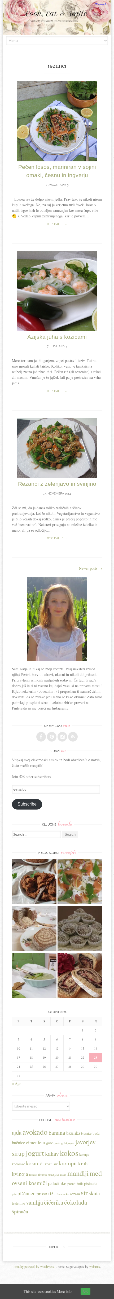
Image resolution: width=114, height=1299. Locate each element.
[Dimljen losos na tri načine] (80, 882)
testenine (18, 1203)
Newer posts (90, 568)
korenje (84, 1154)
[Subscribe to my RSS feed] (73, 737)
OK (85, 1291)
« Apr (16, 1083)
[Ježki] (80, 929)
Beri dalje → (57, 224)
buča (96, 1133)
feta (41, 1142)
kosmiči (35, 1163)
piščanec (26, 1193)
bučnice (18, 1142)
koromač (18, 1163)
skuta (94, 1193)
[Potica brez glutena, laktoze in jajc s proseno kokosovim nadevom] (34, 929)
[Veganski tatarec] (34, 882)
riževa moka (62, 1194)
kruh (83, 1163)
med (96, 1173)
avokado (35, 1132)
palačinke (57, 1183)
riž (51, 1193)
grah (57, 1143)
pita (14, 1194)
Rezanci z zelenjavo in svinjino (57, 484)
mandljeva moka (57, 1175)
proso (42, 1193)
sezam (75, 1193)
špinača (20, 1211)
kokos (69, 1152)
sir (84, 1192)
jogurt (35, 1152)
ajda (16, 1132)
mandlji (78, 1173)
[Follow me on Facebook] (41, 737)
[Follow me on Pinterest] (51, 737)
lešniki (33, 1175)
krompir (68, 1163)
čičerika (53, 1202)
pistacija (90, 1183)
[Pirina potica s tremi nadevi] (80, 976)
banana (57, 1132)
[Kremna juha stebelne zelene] (34, 976)
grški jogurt (67, 1143)
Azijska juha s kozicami (57, 337)
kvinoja (20, 1173)
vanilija (34, 1202)
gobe (50, 1142)
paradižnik (75, 1183)
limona (42, 1174)
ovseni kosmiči (29, 1183)
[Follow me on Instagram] (62, 737)
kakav (52, 1153)
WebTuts (94, 1266)
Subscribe (27, 804)
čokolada (75, 1202)
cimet (31, 1142)
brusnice (86, 1133)
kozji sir (51, 1163)
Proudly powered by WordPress (34, 1266)
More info (64, 1291)
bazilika (73, 1133)
